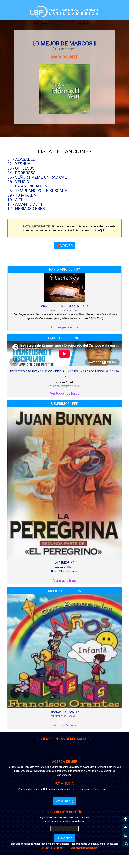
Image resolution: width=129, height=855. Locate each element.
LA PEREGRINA (64, 562)
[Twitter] (74, 752)
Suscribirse (64, 838)
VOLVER (66, 246)
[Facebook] (54, 752)
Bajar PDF (57, 571)
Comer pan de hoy (64, 327)
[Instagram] (34, 752)
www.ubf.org (64, 801)
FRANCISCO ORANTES (65, 712)
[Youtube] (94, 752)
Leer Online (71, 571)
